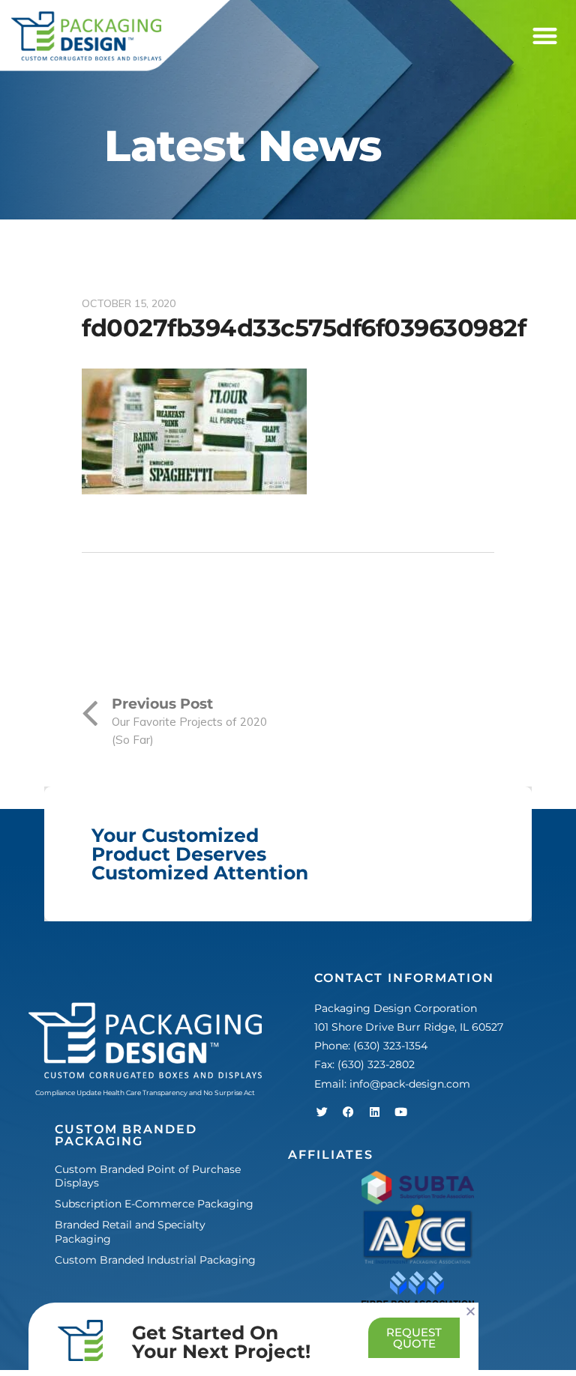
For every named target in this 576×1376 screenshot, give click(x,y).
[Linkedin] (374, 1112)
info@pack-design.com (410, 1084)
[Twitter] (321, 1112)
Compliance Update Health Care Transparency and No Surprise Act (145, 1092)
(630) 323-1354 (390, 1045)
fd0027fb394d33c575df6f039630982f (304, 327)
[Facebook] (348, 1112)
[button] (545, 36)
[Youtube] (400, 1112)
